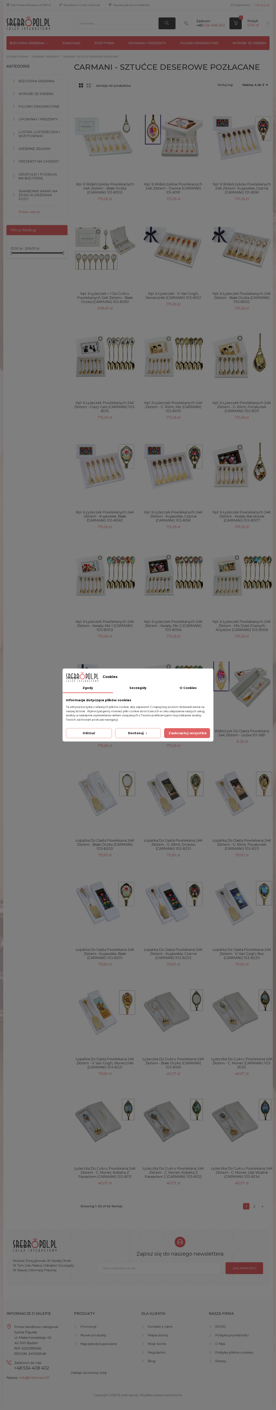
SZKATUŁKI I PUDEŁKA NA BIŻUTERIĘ (38, 176)
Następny (262, 1206)
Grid (81, 85)
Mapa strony (158, 1335)
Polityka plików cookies (234, 1352)
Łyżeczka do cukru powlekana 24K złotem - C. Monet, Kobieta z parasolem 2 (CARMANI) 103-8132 (173, 1172)
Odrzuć (89, 733)
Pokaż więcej (29, 212)
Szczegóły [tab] (137, 688)
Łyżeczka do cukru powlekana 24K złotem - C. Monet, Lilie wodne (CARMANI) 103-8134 (242, 1172)
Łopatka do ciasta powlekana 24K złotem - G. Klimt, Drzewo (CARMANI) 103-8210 (173, 844)
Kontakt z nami (160, 1326)
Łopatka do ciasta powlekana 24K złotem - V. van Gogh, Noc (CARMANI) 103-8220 (242, 954)
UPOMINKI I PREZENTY (147, 43)
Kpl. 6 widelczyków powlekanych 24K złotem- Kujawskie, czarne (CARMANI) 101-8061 (242, 188)
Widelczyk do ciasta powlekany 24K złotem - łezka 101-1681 (241, 733)
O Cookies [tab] (188, 688)
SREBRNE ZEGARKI (35, 149)
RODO (220, 1326)
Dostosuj (136, 733)
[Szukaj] (167, 23)
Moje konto (157, 1344)
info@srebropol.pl (34, 1378)
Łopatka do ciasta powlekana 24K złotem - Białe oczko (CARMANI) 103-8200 (105, 844)
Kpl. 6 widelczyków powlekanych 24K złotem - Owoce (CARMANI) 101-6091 (173, 188)
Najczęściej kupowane (98, 1344)
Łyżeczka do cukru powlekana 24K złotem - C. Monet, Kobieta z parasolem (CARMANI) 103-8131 (105, 1172)
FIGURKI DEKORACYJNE (199, 43)
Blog (151, 1361)
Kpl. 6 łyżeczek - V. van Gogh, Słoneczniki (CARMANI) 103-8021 (173, 296)
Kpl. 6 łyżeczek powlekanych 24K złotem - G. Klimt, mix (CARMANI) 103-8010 (173, 407)
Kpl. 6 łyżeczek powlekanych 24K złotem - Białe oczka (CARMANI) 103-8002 (242, 298)
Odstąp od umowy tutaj (89, 1373)
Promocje (88, 1326)
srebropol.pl (129, 1395)
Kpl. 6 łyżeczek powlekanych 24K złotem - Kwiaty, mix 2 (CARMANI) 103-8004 (173, 626)
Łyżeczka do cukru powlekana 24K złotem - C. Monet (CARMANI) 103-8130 (242, 1063)
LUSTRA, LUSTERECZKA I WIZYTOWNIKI (39, 134)
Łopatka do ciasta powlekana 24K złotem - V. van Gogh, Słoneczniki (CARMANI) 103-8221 (105, 1063)
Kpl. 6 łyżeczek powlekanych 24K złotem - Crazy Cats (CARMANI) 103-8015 (104, 407)
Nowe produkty (93, 1335)
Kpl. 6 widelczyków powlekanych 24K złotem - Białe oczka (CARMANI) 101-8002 (105, 188)
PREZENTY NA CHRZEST (39, 161)
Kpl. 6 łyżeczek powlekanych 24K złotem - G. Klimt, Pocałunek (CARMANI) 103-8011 (242, 407)
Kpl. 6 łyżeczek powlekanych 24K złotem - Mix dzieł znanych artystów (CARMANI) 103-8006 (242, 626)
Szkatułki (71, 43)
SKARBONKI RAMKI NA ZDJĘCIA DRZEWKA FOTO (38, 195)
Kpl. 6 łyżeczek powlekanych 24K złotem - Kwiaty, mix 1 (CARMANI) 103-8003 (105, 626)
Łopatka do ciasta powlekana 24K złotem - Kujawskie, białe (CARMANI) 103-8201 (105, 954)
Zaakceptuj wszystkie (188, 733)
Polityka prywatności (232, 1335)
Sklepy (220, 1361)
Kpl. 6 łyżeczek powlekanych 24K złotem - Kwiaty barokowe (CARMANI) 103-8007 (242, 516)
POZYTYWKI (104, 43)
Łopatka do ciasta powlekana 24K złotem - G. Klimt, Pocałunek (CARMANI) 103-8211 (242, 844)
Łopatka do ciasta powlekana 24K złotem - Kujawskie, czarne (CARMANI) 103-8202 (173, 954)
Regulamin (157, 1352)
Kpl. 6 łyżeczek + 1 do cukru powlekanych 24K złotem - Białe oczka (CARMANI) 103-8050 (105, 298)
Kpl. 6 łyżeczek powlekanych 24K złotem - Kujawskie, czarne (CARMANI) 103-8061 (173, 516)
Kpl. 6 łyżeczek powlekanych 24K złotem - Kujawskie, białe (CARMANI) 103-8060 (105, 516)
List (89, 85)
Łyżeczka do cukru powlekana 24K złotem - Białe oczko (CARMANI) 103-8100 (173, 1063)
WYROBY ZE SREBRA (249, 43)
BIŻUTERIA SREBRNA (27, 43)
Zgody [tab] (88, 688)
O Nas (220, 1344)
